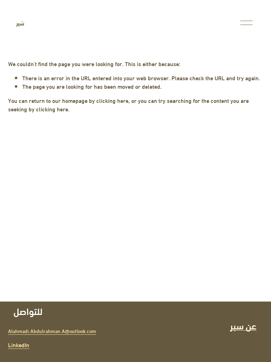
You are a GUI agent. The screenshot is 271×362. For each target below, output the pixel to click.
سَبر (20, 23)
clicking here (112, 100)
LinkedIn (18, 344)
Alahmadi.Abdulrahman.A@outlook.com (52, 331)
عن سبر (243, 325)
